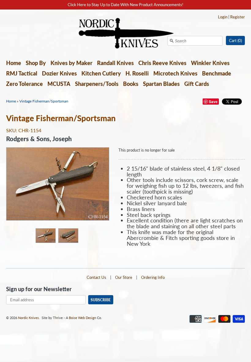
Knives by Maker (71, 63)
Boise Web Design (82, 318)
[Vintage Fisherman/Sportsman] (45, 235)
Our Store (123, 277)
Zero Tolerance (24, 83)
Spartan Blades (161, 83)
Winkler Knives (210, 63)
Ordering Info (153, 277)
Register (237, 16)
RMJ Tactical (21, 73)
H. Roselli (137, 73)
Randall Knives (115, 63)
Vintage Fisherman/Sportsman (43, 101)
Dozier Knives (59, 73)
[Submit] (171, 40)
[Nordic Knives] (125, 34)
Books (130, 83)
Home (13, 63)
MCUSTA (58, 83)
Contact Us (96, 277)
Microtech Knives (175, 73)
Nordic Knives (28, 318)
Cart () (235, 40)
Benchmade (216, 73)
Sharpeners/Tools (96, 83)
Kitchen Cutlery (101, 73)
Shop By (36, 63)
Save (213, 101)
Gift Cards (196, 83)
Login (222, 16)
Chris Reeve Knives (162, 63)
